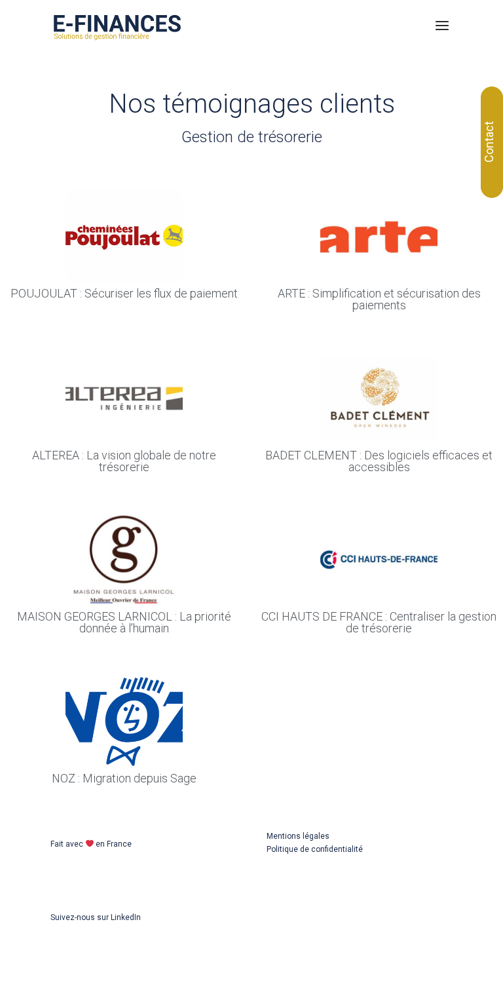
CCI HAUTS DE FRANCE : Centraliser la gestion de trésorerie (378, 622)
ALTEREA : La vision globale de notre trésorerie (124, 461)
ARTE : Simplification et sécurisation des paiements (379, 299)
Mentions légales (298, 836)
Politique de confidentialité (315, 849)
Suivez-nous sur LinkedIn (95, 917)
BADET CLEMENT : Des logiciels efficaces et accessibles (379, 461)
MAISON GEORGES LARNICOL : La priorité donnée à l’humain (124, 622)
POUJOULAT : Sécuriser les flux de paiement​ (124, 293)
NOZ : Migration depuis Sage (124, 778)
